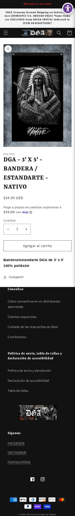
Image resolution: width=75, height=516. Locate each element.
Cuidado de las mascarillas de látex (33, 327)
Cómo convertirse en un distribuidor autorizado (34, 304)
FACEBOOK (16, 443)
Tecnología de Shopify (45, 514)
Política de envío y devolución (29, 370)
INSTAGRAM (17, 452)
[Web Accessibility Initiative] (68, 8)
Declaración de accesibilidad (28, 380)
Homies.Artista (19, 462)
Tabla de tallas (18, 390)
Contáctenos (17, 337)
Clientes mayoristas (22, 317)
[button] (6, 33)
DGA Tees (31, 514)
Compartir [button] (16, 277)
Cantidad (9, 220)
